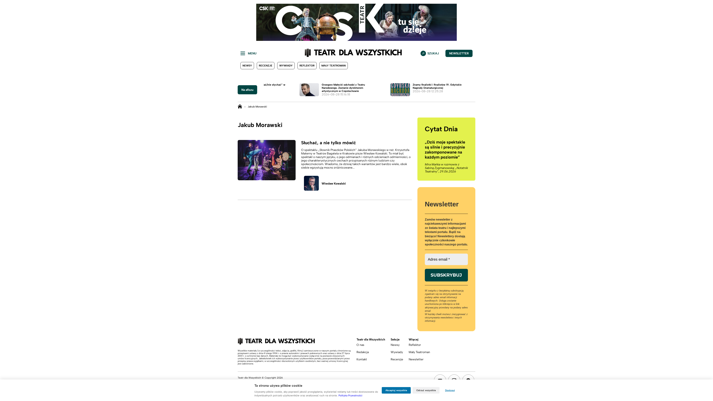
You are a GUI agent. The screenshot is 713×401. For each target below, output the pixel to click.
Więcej (413, 339)
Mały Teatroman (333, 65)
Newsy (247, 65)
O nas (360, 345)
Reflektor (307, 65)
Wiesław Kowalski (334, 183)
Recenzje (265, 65)
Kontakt (361, 359)
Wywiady (286, 65)
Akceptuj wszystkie (396, 390)
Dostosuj (450, 390)
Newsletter (459, 53)
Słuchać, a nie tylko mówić (328, 142)
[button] (6, 22)
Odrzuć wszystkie (426, 390)
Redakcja (362, 352)
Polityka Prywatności (350, 395)
